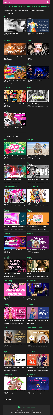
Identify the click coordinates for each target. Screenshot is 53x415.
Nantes (37, 7)
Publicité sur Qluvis (24, 412)
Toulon (43, 7)
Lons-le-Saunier (32, 187)
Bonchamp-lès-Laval (34, 328)
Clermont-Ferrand (10, 187)
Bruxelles (31, 7)
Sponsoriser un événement (15, 412)
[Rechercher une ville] (47, 2)
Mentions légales (35, 412)
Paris (46, 410)
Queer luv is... (8, 2)
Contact (40, 412)
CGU (30, 412)
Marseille (24, 7)
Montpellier (16, 7)
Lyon (9, 7)
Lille (5, 7)
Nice (43, 410)
